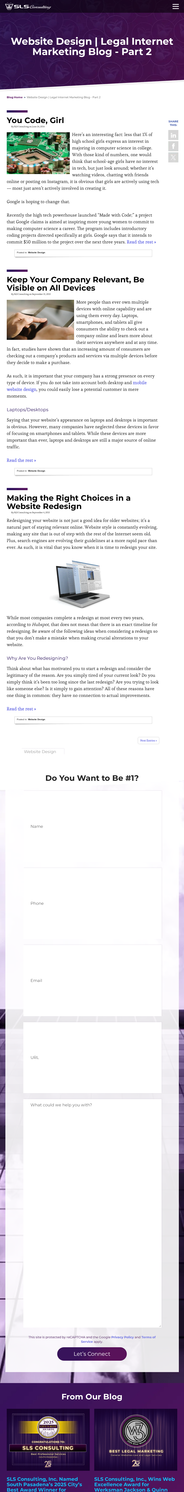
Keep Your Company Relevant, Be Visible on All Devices (75, 284)
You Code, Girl (35, 120)
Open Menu (176, 6)
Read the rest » (141, 242)
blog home (15, 97)
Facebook (173, 146)
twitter (173, 157)
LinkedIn (173, 135)
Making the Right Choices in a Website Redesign (69, 502)
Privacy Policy (122, 1337)
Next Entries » (148, 740)
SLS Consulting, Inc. (28, 6)
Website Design (36, 252)
